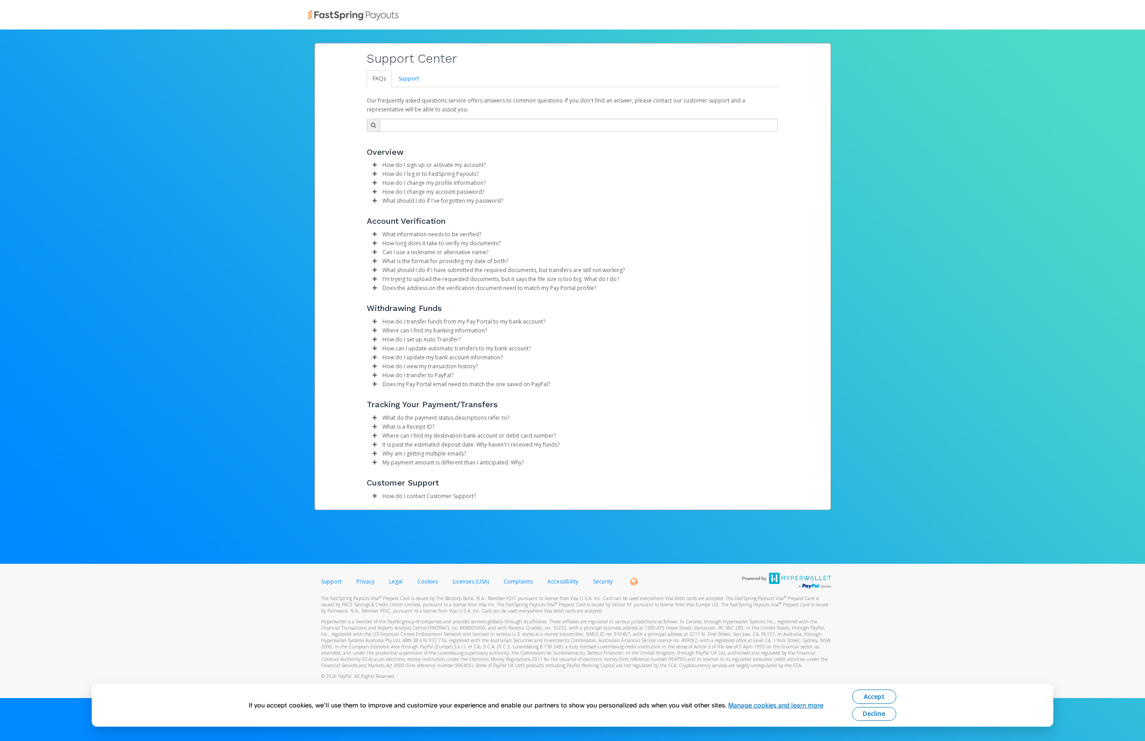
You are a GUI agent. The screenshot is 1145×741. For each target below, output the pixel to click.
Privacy (365, 581)
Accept (874, 696)
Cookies (427, 581)
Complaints (519, 581)
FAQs (379, 78)
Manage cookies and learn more (775, 705)
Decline (874, 713)
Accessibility (562, 581)
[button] (374, 165)
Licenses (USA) (471, 581)
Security (603, 581)
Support (409, 78)
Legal (396, 581)
